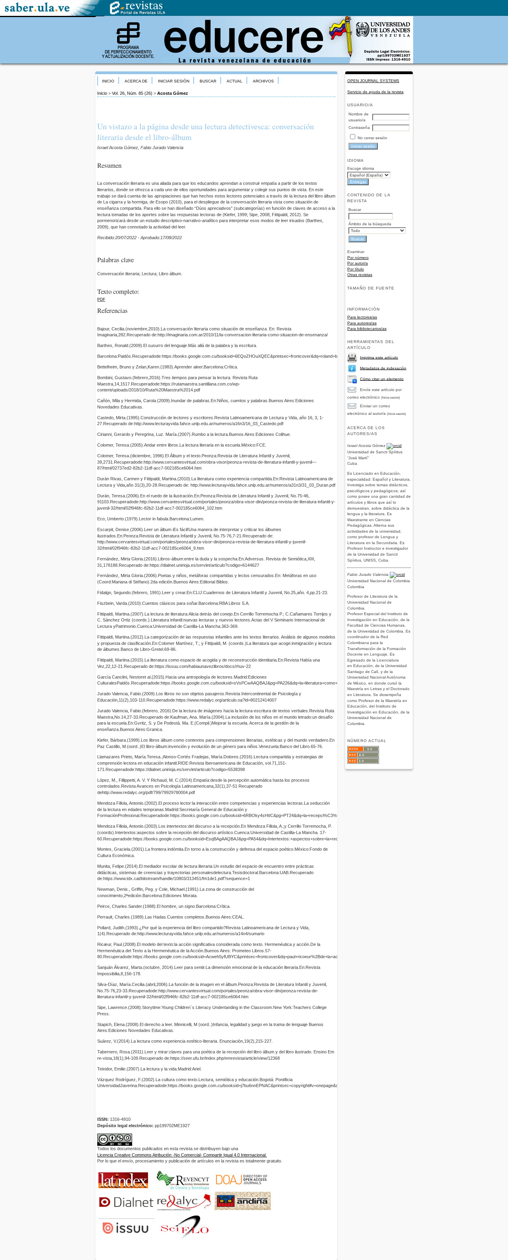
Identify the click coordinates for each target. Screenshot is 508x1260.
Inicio (108, 81)
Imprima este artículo (379, 357)
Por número (358, 257)
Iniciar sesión (173, 81)
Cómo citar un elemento (382, 378)
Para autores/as (362, 323)
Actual (234, 81)
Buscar (208, 81)
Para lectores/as (362, 317)
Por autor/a (357, 263)
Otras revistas (359, 274)
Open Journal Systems (373, 81)
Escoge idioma (360, 168)
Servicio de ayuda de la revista (375, 92)
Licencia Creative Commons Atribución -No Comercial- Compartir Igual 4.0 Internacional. (182, 1155)
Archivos (263, 81)
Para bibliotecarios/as (367, 328)
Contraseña (359, 127)
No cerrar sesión (372, 138)
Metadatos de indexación (383, 368)
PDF (101, 299)
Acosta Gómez (172, 93)
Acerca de (136, 81)
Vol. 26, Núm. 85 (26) (132, 93)
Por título (355, 269)
